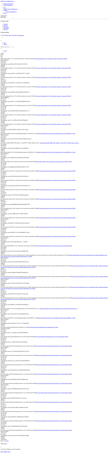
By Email (14, 35)
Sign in (5, 13)
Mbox (2, 451)
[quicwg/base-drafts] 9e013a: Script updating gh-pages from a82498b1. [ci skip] (56, 318)
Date (5, 43)
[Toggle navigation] (14, 1)
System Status (20, 35)
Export (5, 50)
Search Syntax (7, 9)
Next (7, 440)
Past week (6, 26)
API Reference (14, 9)
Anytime (6, 24)
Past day (5, 25)
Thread (5, 44)
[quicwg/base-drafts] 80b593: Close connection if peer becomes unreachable (54, 245)
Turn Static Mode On (11, 11)
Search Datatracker (8, 5)
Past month (6, 28)
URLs (8, 451)
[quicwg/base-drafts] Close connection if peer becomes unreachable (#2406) (54, 161)
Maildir (5, 451)
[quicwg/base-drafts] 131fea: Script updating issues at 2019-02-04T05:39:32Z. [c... (58, 308)
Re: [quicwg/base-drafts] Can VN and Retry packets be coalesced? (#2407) (53, 68)
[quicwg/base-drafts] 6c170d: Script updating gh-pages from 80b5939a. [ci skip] (56, 152)
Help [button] (5, 7)
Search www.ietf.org (8, 3)
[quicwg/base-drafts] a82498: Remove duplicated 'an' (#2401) (43, 327)
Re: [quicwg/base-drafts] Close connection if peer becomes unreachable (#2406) (56, 171)
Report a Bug (8, 35)
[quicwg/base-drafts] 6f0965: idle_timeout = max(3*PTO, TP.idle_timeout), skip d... (59, 143)
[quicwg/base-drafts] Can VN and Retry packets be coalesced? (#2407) (50, 58)
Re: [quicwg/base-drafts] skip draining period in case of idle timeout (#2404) (54, 346)
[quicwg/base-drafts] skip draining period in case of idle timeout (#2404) (51, 336)
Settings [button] (5, 10)
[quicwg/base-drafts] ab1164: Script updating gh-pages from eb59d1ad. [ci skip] (56, 133)
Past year (6, 29)
